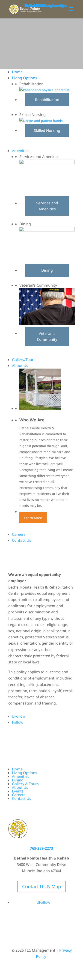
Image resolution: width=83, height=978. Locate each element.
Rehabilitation (47, 99)
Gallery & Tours (25, 783)
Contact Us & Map (41, 886)
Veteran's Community (47, 336)
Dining (47, 270)
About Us (20, 787)
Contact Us (21, 798)
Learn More (33, 518)
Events (18, 791)
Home (17, 769)
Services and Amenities (47, 205)
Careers (19, 794)
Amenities (20, 776)
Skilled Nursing (47, 130)
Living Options (24, 772)
